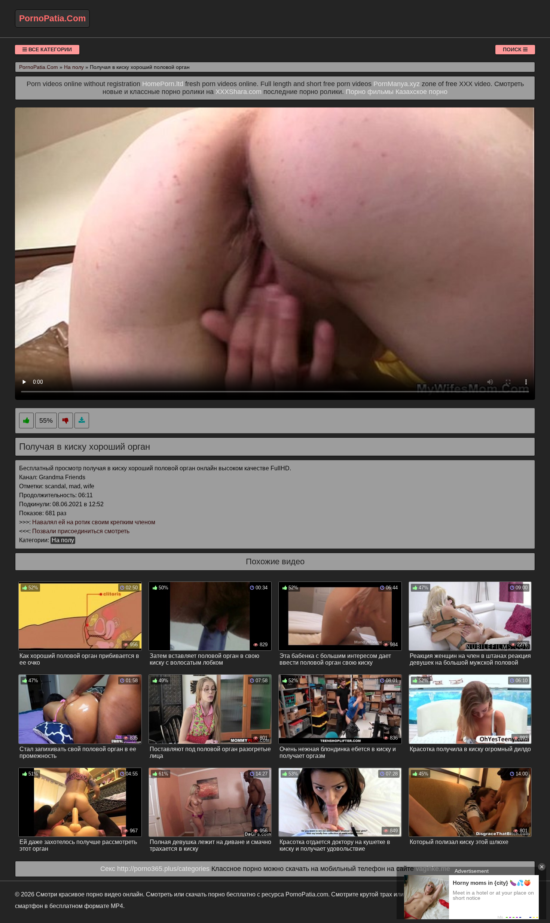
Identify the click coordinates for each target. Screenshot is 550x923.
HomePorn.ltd (162, 84)
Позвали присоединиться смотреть (80, 531)
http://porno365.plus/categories (163, 868)
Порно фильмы (370, 91)
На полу (63, 540)
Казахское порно (421, 91)
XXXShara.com (239, 91)
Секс (107, 868)
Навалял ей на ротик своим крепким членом (93, 522)
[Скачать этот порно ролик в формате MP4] (81, 421)
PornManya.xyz (396, 84)
